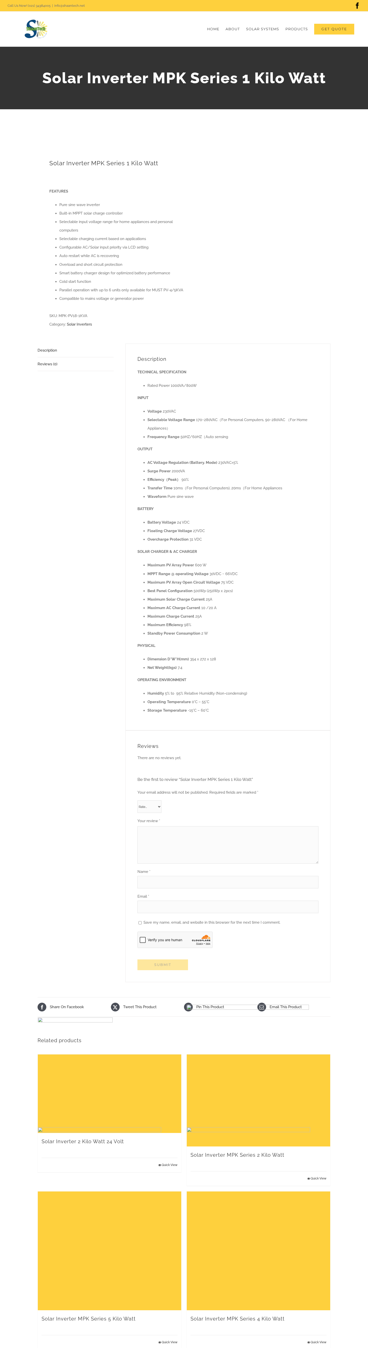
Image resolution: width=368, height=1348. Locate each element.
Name (143, 871)
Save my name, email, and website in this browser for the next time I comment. (211, 922)
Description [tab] (47, 350)
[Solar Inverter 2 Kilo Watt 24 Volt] (109, 1093)
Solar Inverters (79, 324)
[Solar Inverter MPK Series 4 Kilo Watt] (258, 1250)
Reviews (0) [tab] (47, 364)
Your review (148, 821)
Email (143, 896)
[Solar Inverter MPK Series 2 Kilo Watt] (258, 1100)
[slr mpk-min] (108, 137)
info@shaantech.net (69, 6)
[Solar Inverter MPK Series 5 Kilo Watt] (109, 1250)
